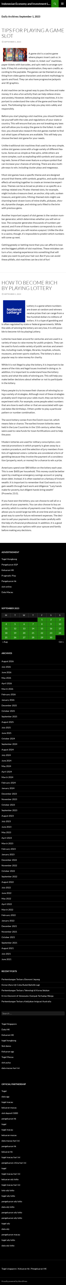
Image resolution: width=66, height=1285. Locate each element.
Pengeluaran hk (9, 581)
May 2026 (6, 678)
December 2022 (9, 860)
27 (24, 637)
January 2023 (8, 854)
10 (60, 624)
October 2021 (8, 937)
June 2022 (6, 893)
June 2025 (6, 733)
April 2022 (7, 904)
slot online (7, 586)
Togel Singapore (9, 1024)
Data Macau (7, 592)
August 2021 (8, 948)
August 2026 (8, 661)
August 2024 (8, 749)
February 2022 (9, 915)
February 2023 (9, 849)
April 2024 (7, 771)
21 (33, 633)
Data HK (6, 1029)
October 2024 (8, 738)
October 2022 (8, 871)
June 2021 (6, 959)
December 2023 (9, 793)
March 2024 (7, 777)
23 (51, 633)
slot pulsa (6, 1062)
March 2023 (7, 843)
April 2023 (7, 838)
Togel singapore (9, 1268)
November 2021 (9, 931)
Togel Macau (8, 1057)
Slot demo (6, 1046)
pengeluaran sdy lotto (12, 1212)
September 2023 (9, 810)
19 (15, 633)
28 (33, 637)
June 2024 (6, 760)
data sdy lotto (8, 1245)
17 (60, 628)
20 (24, 633)
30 (51, 637)
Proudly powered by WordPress (14, 1281)
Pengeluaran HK (39, 1268)
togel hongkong (9, 1040)
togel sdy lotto (8, 1240)
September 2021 (9, 942)
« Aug (5, 642)
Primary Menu (62, 3)
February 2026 (9, 694)
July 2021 (6, 953)
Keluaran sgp (8, 1051)
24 (60, 633)
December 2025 (9, 705)
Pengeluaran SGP (10, 564)
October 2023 (8, 804)
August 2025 (8, 722)
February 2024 (9, 782)
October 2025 (8, 711)
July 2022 (6, 887)
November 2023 (9, 799)
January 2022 (8, 920)
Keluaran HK (8, 570)
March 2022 (7, 909)
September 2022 (9, 876)
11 (6, 628)
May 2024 (6, 766)
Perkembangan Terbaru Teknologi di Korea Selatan (25, 990)
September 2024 (9, 744)
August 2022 (8, 882)
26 (15, 637)
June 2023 (6, 827)
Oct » (61, 642)
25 (6, 637)
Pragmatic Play (9, 575)
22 (42, 633)
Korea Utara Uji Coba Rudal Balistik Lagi (21, 985)
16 (51, 628)
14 (33, 628)
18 (6, 633)
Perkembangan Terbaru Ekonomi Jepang (21, 979)
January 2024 (8, 788)
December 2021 (9, 926)
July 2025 (6, 727)
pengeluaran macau (11, 1234)
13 (24, 628)
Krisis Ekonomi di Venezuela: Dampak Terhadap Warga (27, 996)
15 (42, 628)
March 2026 (7, 689)
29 (42, 637)
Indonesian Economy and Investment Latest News (26, 3)
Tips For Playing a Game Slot (33, 33)
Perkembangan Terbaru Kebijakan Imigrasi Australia (26, 1001)
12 (15, 628)
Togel (4, 1091)
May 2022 (6, 898)
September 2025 (9, 716)
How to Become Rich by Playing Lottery (29, 285)
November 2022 (9, 865)
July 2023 (6, 821)
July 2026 (6, 666)
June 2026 (6, 672)
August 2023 (8, 815)
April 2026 (7, 683)
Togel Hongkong (9, 559)
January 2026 (8, 700)
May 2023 (6, 832)
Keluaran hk (23, 1268)
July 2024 (6, 755)
